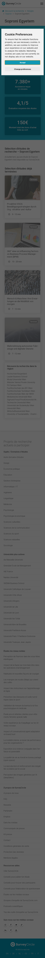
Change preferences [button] (22, 69)
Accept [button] (22, 62)
